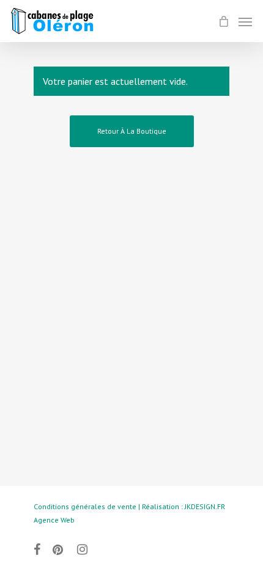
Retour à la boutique (131, 131)
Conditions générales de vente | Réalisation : (109, 506)
